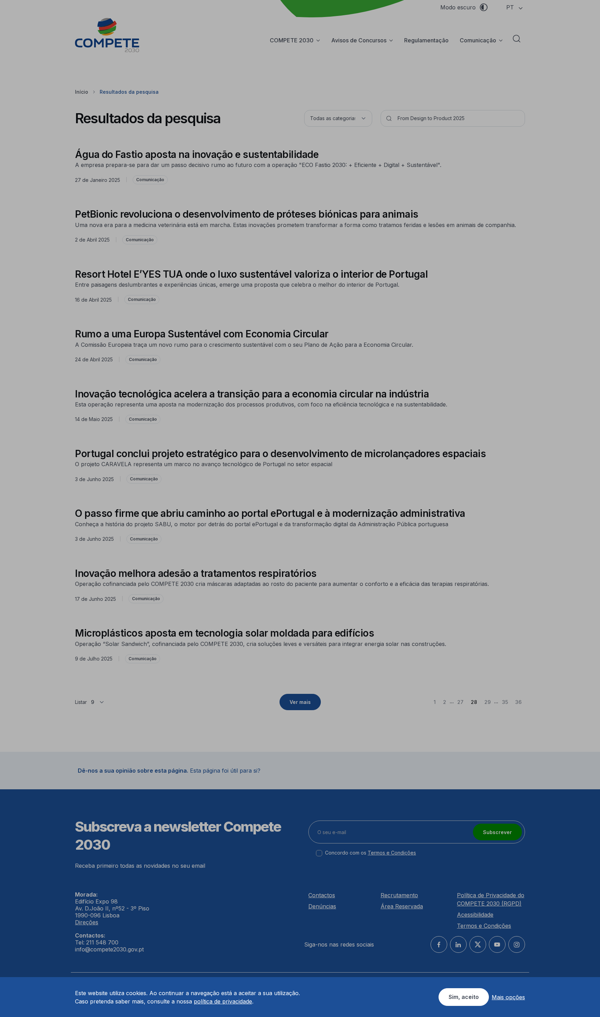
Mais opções (508, 997)
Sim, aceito (464, 996)
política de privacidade (223, 1001)
